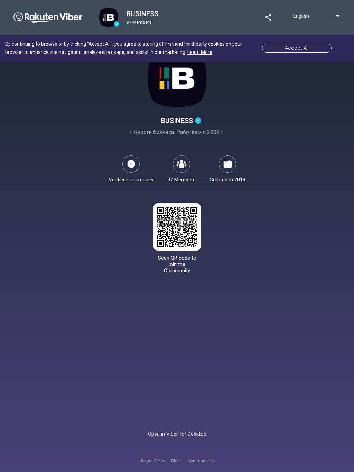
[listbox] (317, 16)
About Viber (152, 460)
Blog (175, 460)
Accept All (297, 48)
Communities (200, 460)
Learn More (199, 52)
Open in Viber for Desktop (177, 434)
